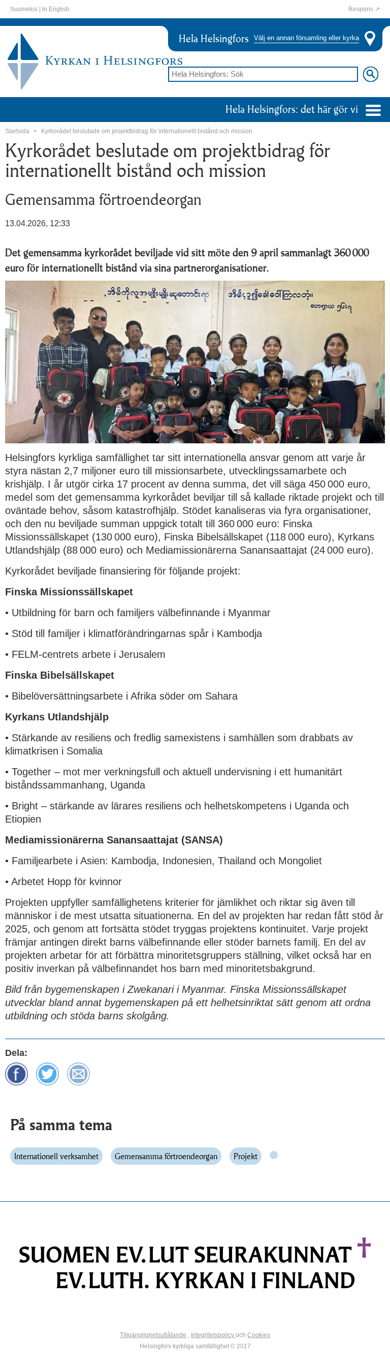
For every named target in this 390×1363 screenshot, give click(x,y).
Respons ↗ (364, 9)
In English (56, 9)
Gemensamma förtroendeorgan (166, 1156)
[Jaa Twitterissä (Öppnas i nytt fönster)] (47, 1072)
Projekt (245, 1156)
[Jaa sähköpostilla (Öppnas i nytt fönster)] (78, 1072)
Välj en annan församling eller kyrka (306, 38)
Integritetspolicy (213, 1335)
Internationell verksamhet (56, 1156)
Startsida (17, 131)
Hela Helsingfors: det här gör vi (293, 109)
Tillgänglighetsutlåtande (153, 1335)
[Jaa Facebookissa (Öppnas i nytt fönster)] (16, 1072)
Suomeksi (24, 9)
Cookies (258, 1335)
